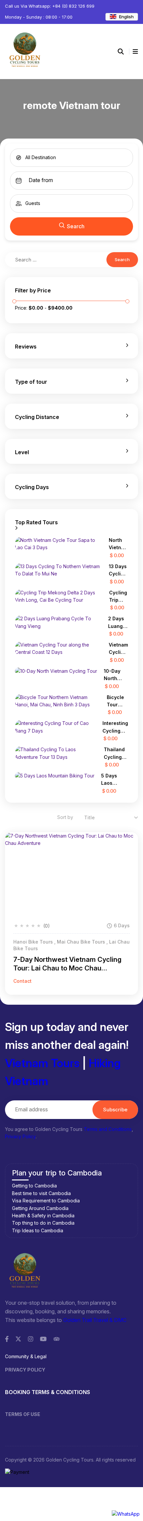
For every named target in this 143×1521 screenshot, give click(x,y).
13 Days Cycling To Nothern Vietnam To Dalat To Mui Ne (118, 570)
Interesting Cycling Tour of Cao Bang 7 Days (115, 727)
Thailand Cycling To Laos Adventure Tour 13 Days (116, 754)
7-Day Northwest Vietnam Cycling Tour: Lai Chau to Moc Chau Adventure (67, 964)
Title (89, 817)
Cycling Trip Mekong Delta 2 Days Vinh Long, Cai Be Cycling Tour (118, 597)
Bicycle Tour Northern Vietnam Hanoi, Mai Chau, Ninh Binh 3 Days (117, 701)
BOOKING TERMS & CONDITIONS (47, 1392)
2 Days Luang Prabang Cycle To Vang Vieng (118, 623)
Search (75, 226)
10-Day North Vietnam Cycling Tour (113, 675)
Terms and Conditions (108, 1129)
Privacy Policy (20, 1136)
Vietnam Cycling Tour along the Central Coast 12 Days (118, 649)
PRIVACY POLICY (25, 1369)
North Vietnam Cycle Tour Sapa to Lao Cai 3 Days (118, 544)
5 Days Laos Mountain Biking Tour (114, 780)
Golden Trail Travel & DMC (94, 1320)
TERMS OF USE (22, 1414)
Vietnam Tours (42, 1063)
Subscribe (115, 1109)
